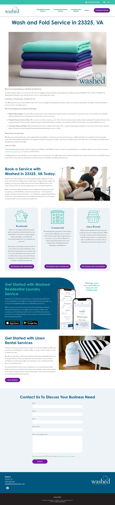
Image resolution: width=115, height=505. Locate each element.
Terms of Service (68, 456)
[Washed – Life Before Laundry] (15, 10)
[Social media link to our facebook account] (7, 488)
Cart (108, 2)
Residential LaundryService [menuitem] (43, 10)
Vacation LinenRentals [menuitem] (76, 10)
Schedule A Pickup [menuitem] (102, 10)
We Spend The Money (60, 501)
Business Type (36, 426)
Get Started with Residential (21, 266)
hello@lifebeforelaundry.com (13, 151)
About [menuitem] (87, 10)
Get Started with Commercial (57, 266)
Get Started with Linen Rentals (93, 266)
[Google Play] (30, 323)
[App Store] (12, 323)
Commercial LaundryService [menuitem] (60, 10)
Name (34, 403)
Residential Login (94, 2)
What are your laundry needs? (40, 434)
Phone (33, 419)
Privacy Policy (59, 456)
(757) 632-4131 (10, 481)
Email (34, 411)
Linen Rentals (12, 380)
